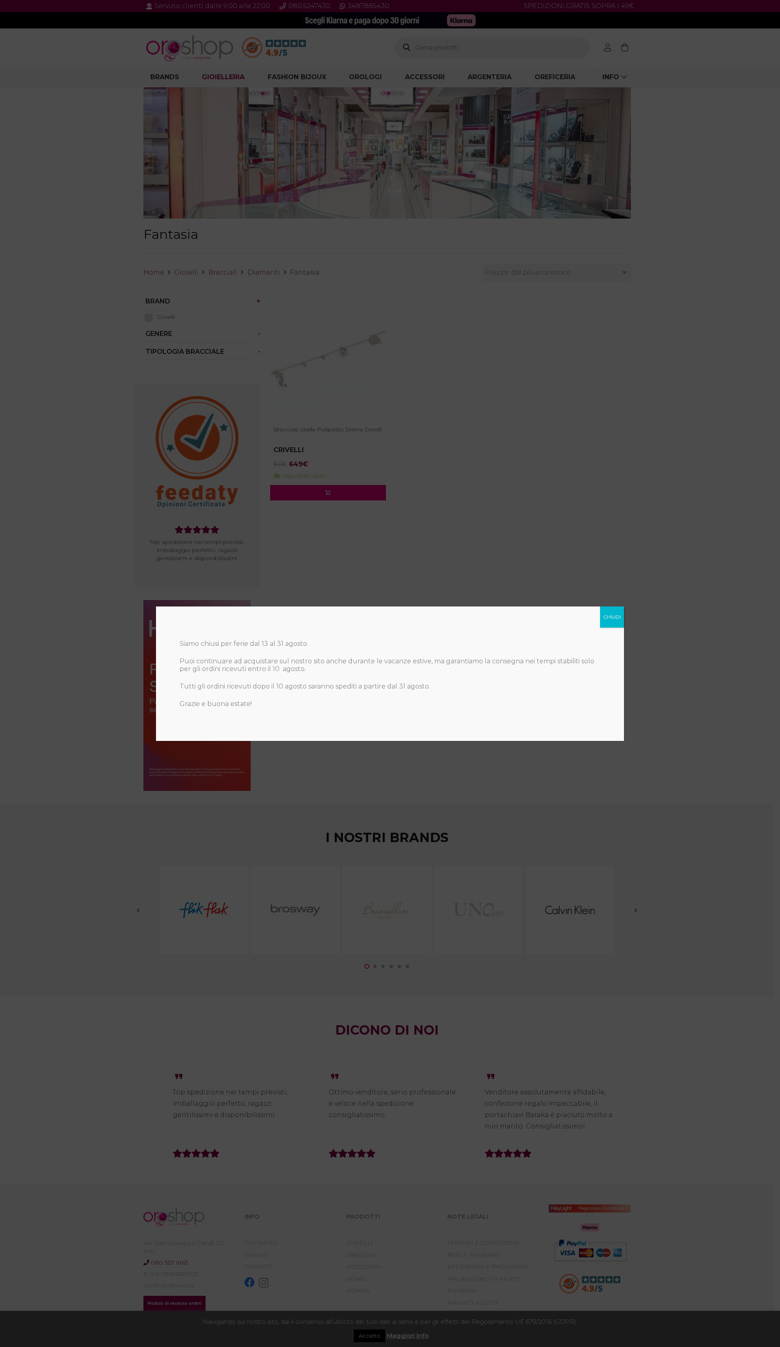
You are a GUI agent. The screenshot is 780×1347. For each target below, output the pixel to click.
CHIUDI (612, 617)
